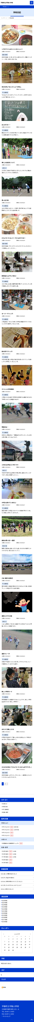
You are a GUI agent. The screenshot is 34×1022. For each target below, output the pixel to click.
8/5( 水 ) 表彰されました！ (7, 889)
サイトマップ (6, 1016)
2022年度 (4, 909)
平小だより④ (11, 830)
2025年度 (4, 903)
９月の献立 (9, 851)
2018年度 (4, 917)
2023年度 (4, 907)
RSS (4, 987)
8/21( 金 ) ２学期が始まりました (9, 874)
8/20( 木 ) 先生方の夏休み (7, 877)
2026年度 (4, 900)
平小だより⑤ (10, 827)
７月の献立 (9, 857)
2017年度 (4, 919)
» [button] (7, 784)
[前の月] (3, 934)
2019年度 (4, 915)
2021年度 (4, 911)
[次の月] (30, 934)
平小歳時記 (6, 809)
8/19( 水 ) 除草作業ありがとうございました (11, 881)
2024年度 (4, 905)
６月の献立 (7, 860)
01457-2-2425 (9, 1011)
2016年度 (4, 922)
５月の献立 (7, 862)
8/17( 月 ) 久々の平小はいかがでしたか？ (11, 885)
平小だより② (8, 835)
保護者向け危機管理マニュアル (12, 843)
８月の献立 (9, 854)
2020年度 (4, 913)
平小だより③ (8, 832)
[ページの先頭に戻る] (31, 1020)
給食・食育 (5, 812)
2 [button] (5, 784)
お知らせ (5, 804)
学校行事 (5, 806)
